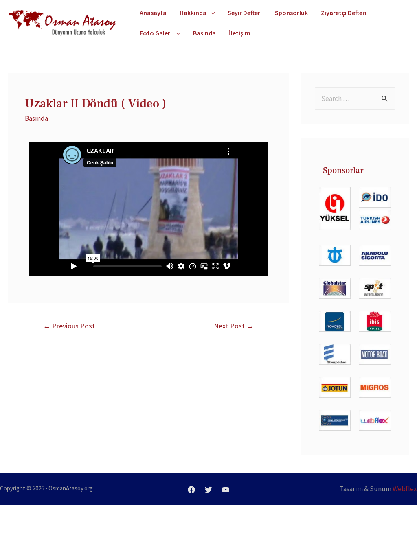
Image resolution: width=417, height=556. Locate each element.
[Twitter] (208, 489)
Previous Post (69, 326)
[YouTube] (225, 489)
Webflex (405, 488)
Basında (36, 118)
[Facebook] (191, 489)
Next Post (234, 326)
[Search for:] (355, 98)
